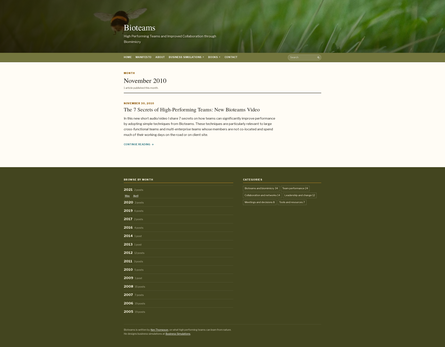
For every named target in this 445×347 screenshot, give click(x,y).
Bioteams (139, 27)
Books (213, 57)
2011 (133, 261)
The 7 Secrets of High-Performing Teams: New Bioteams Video (192, 109)
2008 (134, 286)
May (127, 195)
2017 (133, 219)
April (135, 195)
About (160, 57)
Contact (231, 57)
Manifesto (144, 57)
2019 (133, 211)
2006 (134, 303)
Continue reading (139, 144)
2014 (133, 236)
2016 (133, 228)
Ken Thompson (159, 329)
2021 (133, 190)
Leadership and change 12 (299, 195)
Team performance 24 (295, 188)
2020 (134, 202)
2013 (133, 244)
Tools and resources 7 (292, 202)
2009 (133, 278)
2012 (134, 253)
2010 (134, 270)
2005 (134, 312)
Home (128, 57)
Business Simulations (185, 57)
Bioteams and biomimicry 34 (261, 188)
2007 (134, 295)
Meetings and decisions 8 (260, 202)
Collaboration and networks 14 (262, 195)
